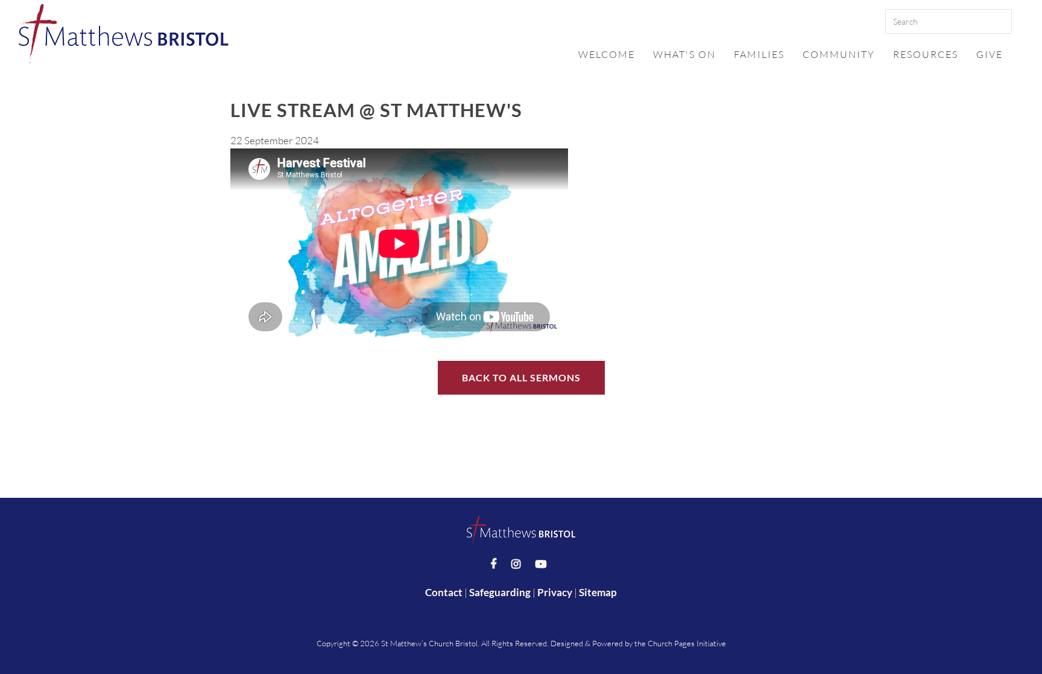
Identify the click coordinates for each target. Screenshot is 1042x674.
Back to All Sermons (521, 377)
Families (759, 54)
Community (839, 54)
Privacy (554, 592)
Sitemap (598, 592)
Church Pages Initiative (687, 643)
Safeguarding (500, 592)
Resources (925, 54)
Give (989, 54)
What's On (684, 54)
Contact (444, 592)
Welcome (606, 54)
